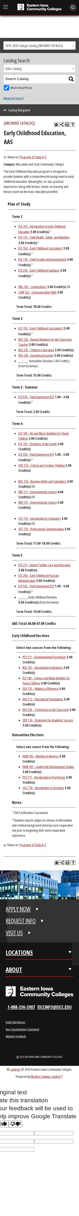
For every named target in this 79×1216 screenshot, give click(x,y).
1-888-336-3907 (21, 1007)
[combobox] (39, 45)
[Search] (71, 79)
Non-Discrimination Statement (22, 1029)
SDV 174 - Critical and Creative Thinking (41, 465)
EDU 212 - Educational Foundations (43, 699)
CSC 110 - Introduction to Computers (39, 518)
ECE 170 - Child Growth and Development (42, 259)
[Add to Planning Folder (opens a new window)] (56, 124)
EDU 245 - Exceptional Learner (36, 355)
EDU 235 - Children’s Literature (36, 350)
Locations (19, 952)
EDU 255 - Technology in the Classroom (46, 709)
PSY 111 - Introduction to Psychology (44, 777)
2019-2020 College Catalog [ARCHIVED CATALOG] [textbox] (34, 45)
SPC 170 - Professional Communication (41, 529)
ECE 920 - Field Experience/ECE (36, 397)
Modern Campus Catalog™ (47, 1076)
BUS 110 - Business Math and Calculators (42, 481)
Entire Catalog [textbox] (13, 68)
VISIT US (14, 933)
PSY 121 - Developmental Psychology (44, 657)
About (14, 969)
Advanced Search (13, 98)
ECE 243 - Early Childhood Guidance (39, 270)
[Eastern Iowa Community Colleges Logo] (39, 991)
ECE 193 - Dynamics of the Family (37, 444)
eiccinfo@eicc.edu (54, 1007)
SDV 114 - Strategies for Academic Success (48, 720)
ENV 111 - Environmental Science (37, 492)
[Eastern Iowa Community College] (39, 7)
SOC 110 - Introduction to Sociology (43, 788)
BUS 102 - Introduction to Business (43, 667)
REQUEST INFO (21, 921)
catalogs (15, 1069)
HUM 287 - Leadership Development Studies (48, 766)
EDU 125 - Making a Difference (41, 688)
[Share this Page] (61, 124)
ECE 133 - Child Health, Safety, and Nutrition (43, 237)
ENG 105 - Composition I (32, 287)
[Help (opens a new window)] (72, 124)
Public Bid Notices (15, 1022)
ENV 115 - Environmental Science (37, 502)
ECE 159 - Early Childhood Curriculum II (40, 328)
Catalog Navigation (19, 110)
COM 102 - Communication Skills (37, 292)
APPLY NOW (18, 909)
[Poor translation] (15, 1124)
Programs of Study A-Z (33, 157)
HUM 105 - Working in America (41, 756)
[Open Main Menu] (5, 7)
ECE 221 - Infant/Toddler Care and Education (44, 565)
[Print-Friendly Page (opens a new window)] (67, 124)
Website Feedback (16, 1036)
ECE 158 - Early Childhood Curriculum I (40, 248)
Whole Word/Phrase (21, 88)
